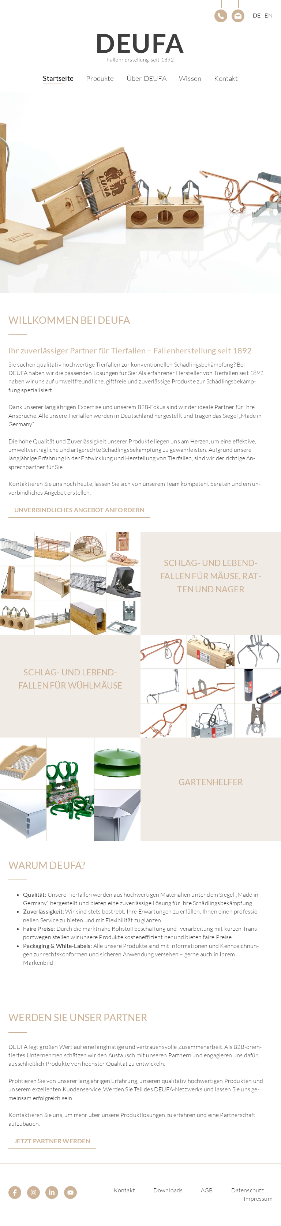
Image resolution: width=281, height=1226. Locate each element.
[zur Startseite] (140, 48)
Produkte (100, 78)
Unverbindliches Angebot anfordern (79, 510)
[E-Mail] (238, 16)
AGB (207, 1190)
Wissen (190, 78)
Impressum (258, 1198)
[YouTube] (70, 1192)
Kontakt (226, 78)
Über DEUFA (146, 78)
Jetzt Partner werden (52, 1141)
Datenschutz (247, 1190)
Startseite (58, 78)
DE (257, 15)
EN (268, 15)
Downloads (168, 1190)
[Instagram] (33, 1192)
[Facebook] (14, 1192)
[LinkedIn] (51, 1192)
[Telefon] (220, 16)
